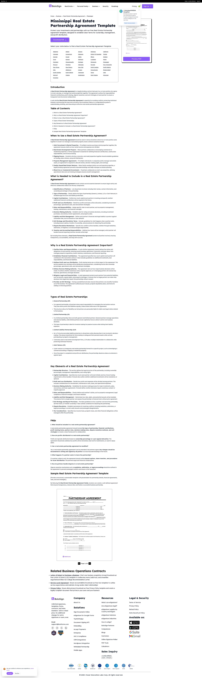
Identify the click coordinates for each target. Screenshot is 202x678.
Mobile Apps (78, 650)
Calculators (105, 646)
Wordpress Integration (82, 643)
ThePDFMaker (78, 619)
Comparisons (105, 629)
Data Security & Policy (137, 613)
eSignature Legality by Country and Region (109, 610)
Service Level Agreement (59, 583)
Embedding (77, 626)
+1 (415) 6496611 (106, 656)
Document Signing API (81, 622)
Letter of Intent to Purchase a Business (64, 575)
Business (58, 16)
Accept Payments (80, 629)
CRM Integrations (80, 640)
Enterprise (77, 633)
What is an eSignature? (109, 602)
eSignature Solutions (108, 615)
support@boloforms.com (60, 624)
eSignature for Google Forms (84, 615)
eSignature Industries (108, 618)
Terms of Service (135, 602)
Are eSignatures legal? (109, 606)
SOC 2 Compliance (80, 636)
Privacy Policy (55, 588)
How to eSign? (106, 622)
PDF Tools (104, 643)
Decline (17, 673)
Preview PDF (136, 59)
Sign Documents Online (82, 612)
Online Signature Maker (109, 639)
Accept (10, 673)
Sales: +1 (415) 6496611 (190, 1)
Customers (105, 636)
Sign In (198, 1)
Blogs (103, 632)
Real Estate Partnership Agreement (74, 16)
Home (52, 16)
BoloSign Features (107, 625)
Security (105, 6)
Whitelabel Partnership (81, 647)
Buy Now (3, 1)
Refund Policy (133, 609)
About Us (77, 602)
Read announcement (129, 23)
